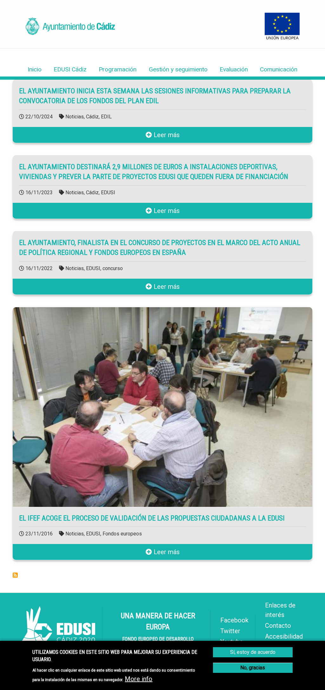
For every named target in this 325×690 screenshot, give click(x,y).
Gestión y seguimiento (178, 69)
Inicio (35, 69)
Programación (117, 69)
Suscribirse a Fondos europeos (15, 575)
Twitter (230, 631)
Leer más (166, 135)
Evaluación (234, 69)
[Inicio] (70, 32)
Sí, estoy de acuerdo (252, 652)
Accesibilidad (284, 636)
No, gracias (252, 668)
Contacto (278, 625)
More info (138, 679)
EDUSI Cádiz (70, 69)
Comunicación (278, 69)
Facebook (234, 620)
